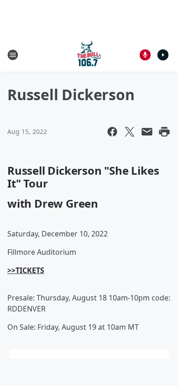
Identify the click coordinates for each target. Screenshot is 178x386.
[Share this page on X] (129, 131)
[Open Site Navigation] (12, 54)
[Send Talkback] (145, 54)
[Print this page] (164, 131)
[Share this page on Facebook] (112, 131)
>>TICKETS (25, 270)
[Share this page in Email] (147, 131)
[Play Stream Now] (162, 54)
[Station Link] (89, 55)
